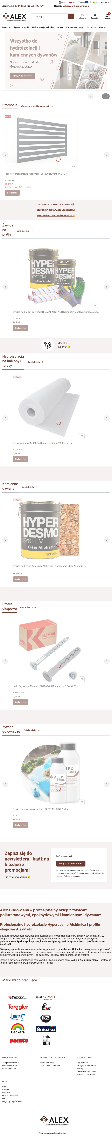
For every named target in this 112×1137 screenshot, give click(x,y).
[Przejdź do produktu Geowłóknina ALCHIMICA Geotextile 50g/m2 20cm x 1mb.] (49, 407)
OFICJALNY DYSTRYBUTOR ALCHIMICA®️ (56, 204)
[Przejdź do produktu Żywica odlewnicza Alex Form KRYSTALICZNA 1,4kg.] (49, 773)
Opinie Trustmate (10, 1095)
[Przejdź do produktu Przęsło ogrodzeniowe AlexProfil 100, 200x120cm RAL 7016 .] (41, 142)
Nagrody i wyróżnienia (12, 1101)
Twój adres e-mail (64, 856)
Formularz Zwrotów (86, 1074)
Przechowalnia (9, 1068)
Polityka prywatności (86, 1065)
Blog (4, 1087)
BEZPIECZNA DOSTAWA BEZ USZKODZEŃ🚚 (56, 210)
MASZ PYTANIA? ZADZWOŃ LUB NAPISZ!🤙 (56, 215)
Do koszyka (12, 193)
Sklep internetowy (52, 1133)
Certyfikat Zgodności (86, 1071)
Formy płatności (47, 1062)
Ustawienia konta (10, 1065)
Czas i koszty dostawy (50, 1065)
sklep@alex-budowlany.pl (76, 6)
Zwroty (80, 1068)
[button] (71, 16)
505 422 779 (37, 6)
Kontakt (6, 1089)
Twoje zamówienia (10, 1062)
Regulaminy (82, 1062)
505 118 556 (19, 6)
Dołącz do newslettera (70, 863)
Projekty (6, 1092)
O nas (5, 1098)
